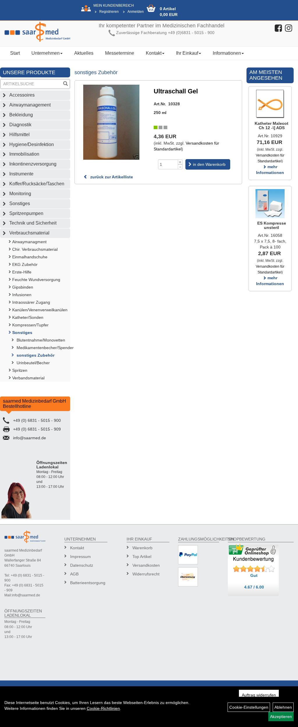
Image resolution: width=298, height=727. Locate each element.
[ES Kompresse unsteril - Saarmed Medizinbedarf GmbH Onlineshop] (270, 203)
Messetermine (119, 53)
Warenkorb (142, 547)
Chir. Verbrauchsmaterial (35, 249)
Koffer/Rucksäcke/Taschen (36, 183)
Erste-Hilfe (21, 272)
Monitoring (20, 193)
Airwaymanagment (29, 241)
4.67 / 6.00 (254, 587)
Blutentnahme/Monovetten (41, 340)
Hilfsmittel (19, 134)
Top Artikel (141, 556)
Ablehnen (283, 707)
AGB (74, 574)
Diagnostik (20, 124)
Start (15, 53)
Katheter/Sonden (27, 317)
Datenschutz (81, 565)
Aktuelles (83, 53)
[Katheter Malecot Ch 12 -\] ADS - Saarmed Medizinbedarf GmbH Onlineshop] (270, 103)
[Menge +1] (180, 161)
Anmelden (135, 12)
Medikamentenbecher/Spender (43, 347)
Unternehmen (45, 53)
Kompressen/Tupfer (30, 325)
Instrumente (21, 173)
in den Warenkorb (209, 164)
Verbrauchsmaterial (29, 232)
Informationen (227, 53)
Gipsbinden (22, 287)
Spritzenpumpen (26, 213)
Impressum (80, 556)
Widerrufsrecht (145, 574)
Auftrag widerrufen (259, 695)
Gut (254, 575)
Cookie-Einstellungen (248, 707)
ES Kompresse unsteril (271, 225)
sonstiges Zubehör (35, 355)
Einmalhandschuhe (29, 257)
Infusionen (21, 294)
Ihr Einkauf (187, 53)
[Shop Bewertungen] (254, 569)
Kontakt (154, 53)
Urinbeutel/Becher (33, 362)
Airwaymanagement (30, 104)
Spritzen (19, 370)
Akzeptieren (281, 716)
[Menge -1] (180, 166)
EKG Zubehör (25, 264)
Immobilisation (24, 154)
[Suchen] (65, 84)
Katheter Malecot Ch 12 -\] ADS (271, 125)
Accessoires (22, 95)
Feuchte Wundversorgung (36, 279)
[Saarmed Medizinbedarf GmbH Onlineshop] (37, 32)
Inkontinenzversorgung (32, 163)
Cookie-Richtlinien (103, 708)
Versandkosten (146, 565)
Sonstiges (19, 203)
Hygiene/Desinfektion (31, 144)
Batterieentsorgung (86, 582)
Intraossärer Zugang (31, 302)
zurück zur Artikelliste (111, 177)
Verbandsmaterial (28, 378)
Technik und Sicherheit (32, 223)
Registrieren (109, 12)
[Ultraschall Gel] (111, 122)
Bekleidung (21, 114)
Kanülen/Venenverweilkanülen (40, 309)
